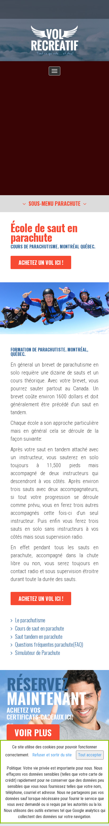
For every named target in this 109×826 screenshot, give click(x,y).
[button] (54, 204)
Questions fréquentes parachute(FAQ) (49, 644)
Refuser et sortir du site (52, 754)
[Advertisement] (54, 132)
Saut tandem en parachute (38, 636)
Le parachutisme (30, 620)
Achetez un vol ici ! (41, 262)
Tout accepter (90, 754)
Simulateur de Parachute (37, 653)
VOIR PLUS (33, 732)
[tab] (54, 203)
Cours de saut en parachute (39, 628)
